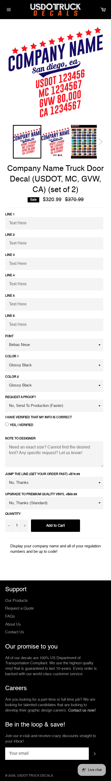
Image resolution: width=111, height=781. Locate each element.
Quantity (13, 514)
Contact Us (14, 632)
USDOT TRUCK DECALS (35, 775)
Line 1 (10, 214)
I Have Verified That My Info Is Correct (38, 417)
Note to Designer (20, 438)
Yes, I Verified (21, 425)
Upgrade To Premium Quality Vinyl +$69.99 (41, 494)
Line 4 (10, 275)
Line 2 (10, 234)
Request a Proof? (20, 397)
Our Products (16, 601)
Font (9, 336)
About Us (13, 624)
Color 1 (12, 356)
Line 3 (10, 255)
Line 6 (10, 316)
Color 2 (12, 376)
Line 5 (10, 295)
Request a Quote (19, 608)
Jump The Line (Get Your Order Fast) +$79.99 (42, 474)
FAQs (10, 616)
